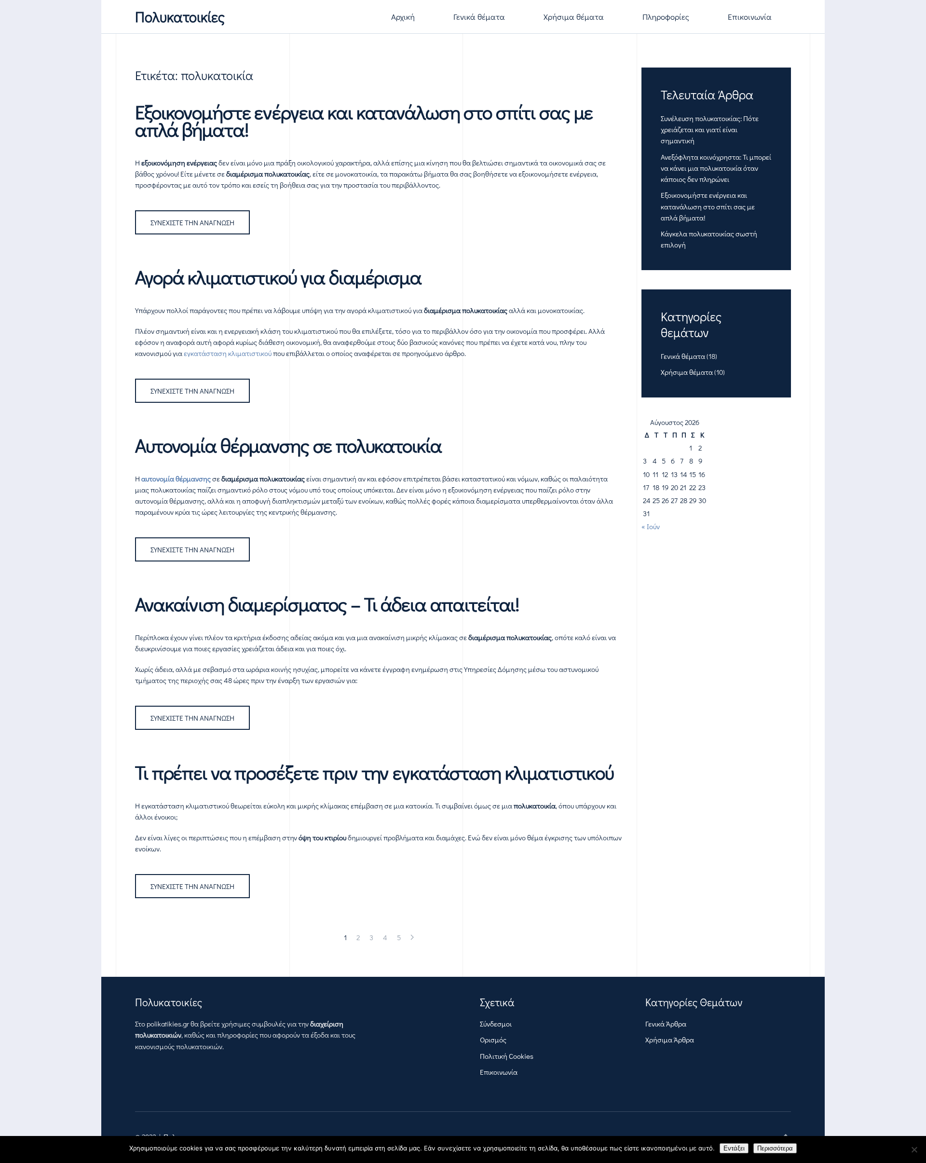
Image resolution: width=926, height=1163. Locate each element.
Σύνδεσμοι (496, 1023)
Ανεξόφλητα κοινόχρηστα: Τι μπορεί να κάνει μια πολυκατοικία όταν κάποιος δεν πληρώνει (716, 168)
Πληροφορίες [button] (665, 16)
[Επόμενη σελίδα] (412, 937)
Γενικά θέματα (479, 16)
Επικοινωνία (750, 16)
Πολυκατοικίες (180, 16)
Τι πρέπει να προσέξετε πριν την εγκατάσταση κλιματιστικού (374, 772)
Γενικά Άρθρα (665, 1023)
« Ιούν (650, 526)
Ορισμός (493, 1039)
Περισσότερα (775, 1148)
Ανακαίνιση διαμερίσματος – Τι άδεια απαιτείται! (327, 603)
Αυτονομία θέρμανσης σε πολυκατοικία (288, 445)
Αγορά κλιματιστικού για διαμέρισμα (278, 276)
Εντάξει (734, 1148)
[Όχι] (914, 1149)
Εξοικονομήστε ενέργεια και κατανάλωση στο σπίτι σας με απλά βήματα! (364, 120)
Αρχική (403, 16)
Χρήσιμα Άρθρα (669, 1039)
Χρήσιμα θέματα (574, 16)
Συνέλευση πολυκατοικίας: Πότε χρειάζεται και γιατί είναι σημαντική (710, 129)
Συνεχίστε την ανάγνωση (192, 222)
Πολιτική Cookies (506, 1056)
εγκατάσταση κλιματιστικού (228, 353)
